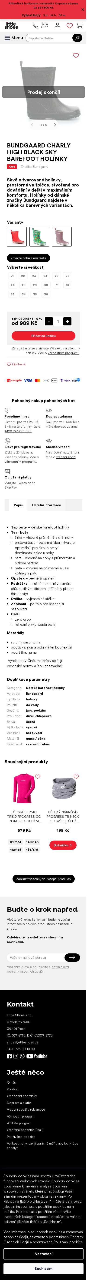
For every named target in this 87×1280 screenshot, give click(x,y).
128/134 (23, 857)
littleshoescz (15, 1093)
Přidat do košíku (42, 339)
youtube (36, 1093)
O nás (11, 1119)
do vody (32, 721)
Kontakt (12, 1126)
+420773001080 (23, 1093)
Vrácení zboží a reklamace (26, 1147)
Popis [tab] (18, 516)
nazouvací (34, 749)
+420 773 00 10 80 (21, 1086)
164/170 (23, 880)
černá (30, 738)
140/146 (23, 864)
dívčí (30, 732)
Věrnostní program (20, 1153)
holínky (31, 716)
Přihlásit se (69, 995)
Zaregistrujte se (20, 351)
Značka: (34, 163)
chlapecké (43, 732)
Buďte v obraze (9, 1093)
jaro (29, 727)
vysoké (31, 744)
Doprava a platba (19, 1140)
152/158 (23, 872)
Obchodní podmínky (22, 1133)
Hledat (74, 38)
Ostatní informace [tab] (46, 516)
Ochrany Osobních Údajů (44, 1237)
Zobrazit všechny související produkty (41, 909)
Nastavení (42, 1254)
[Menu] (9, 37)
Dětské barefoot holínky (45, 704)
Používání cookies (38, 1242)
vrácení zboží (64, 465)
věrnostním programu (60, 356)
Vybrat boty (29, 15)
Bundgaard (34, 710)
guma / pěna (35, 755)
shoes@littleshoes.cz (22, 1079)
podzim (40, 727)
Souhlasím (42, 1268)
